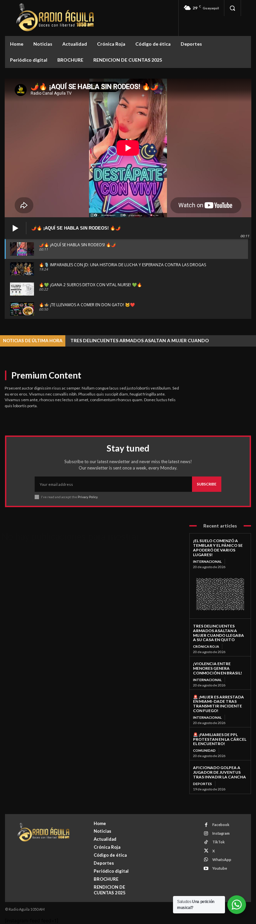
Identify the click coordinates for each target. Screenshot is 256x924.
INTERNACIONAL (207, 561)
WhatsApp (221, 859)
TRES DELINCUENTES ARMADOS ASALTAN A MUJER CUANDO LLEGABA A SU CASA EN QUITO (218, 632)
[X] (206, 851)
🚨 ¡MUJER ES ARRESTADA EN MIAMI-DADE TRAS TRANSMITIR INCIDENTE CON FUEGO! (218, 703)
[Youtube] (206, 868)
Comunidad (204, 750)
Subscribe (206, 484)
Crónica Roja (206, 646)
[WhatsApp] (206, 859)
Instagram (221, 833)
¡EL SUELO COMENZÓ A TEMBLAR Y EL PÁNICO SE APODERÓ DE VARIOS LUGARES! (218, 547)
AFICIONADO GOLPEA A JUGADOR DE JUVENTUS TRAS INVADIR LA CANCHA (219, 772)
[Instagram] (206, 833)
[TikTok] (206, 842)
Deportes (202, 784)
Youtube (219, 868)
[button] (232, 8)
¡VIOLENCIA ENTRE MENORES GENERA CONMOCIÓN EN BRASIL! (217, 668)
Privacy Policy (87, 497)
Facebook (220, 824)
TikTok (218, 842)
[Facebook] (206, 825)
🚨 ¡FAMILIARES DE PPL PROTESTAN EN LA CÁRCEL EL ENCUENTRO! (219, 739)
